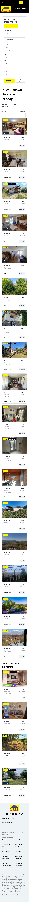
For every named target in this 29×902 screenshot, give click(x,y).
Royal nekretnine (6, 844)
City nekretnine (18, 839)
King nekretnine (5, 858)
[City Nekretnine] (6, 9)
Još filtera (11, 26)
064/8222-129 (16, 11)
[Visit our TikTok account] (22, 814)
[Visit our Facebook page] (7, 814)
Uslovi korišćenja (7, 822)
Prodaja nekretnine (6, 865)
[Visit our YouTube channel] (13, 814)
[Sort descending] (24, 115)
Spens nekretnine (6, 851)
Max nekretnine (18, 856)
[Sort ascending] (21, 115)
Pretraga (9, 80)
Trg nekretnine (18, 858)
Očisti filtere (20, 80)
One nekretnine (18, 861)
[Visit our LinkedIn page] (19, 814)
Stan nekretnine (5, 853)
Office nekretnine (6, 846)
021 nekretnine (5, 842)
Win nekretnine (18, 851)
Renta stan (4, 863)
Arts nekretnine (5, 861)
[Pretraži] (21, 2)
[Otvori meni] (26, 2)
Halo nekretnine (18, 846)
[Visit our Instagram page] (10, 814)
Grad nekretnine (5, 839)
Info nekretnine (18, 842)
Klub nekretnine (5, 849)
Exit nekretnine (18, 853)
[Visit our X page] (16, 814)
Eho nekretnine (18, 849)
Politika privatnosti (8, 818)
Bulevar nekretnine (19, 844)
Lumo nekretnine (18, 865)
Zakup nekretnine (19, 863)
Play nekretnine (5, 856)
